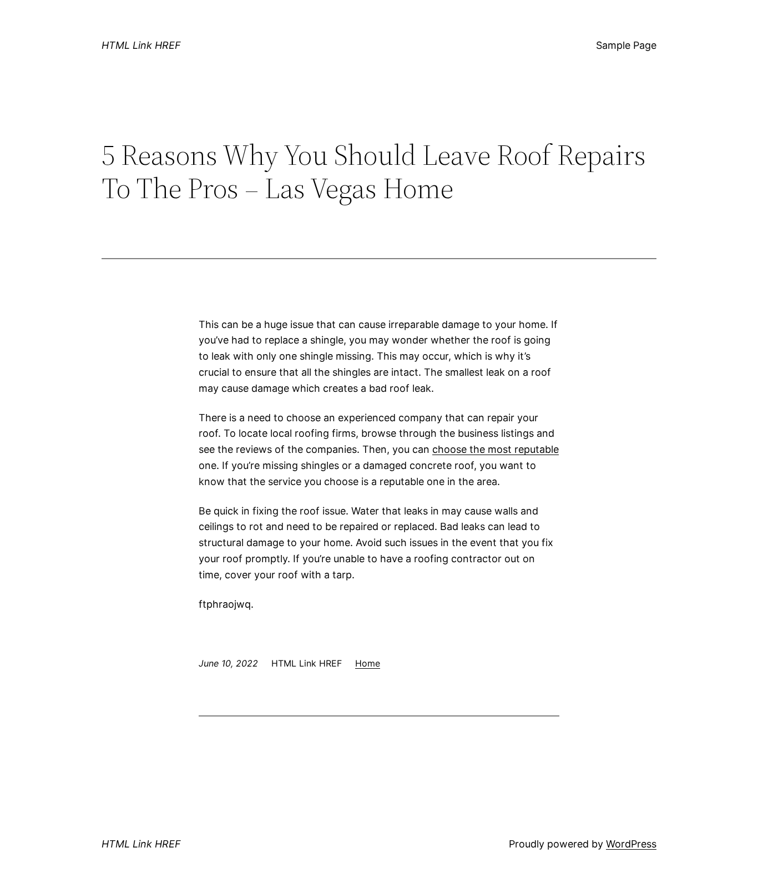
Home (367, 663)
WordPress (631, 844)
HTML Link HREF (141, 45)
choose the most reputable (495, 449)
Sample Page (626, 45)
